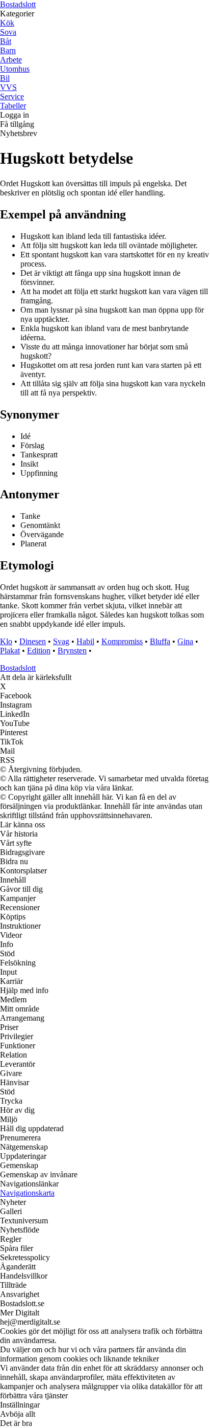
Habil (85, 641)
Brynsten (72, 650)
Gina (185, 641)
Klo (6, 641)
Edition (38, 650)
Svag (61, 641)
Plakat (10, 650)
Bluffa (160, 641)
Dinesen (32, 641)
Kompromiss (122, 641)
